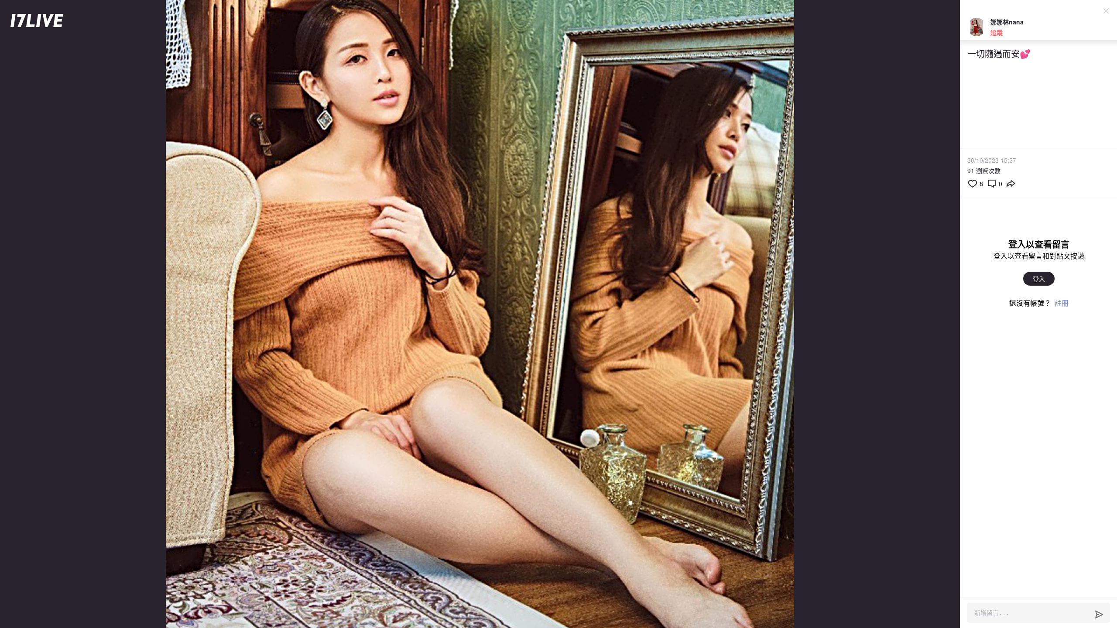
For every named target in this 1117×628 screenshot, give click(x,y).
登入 (1039, 278)
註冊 (1062, 303)
